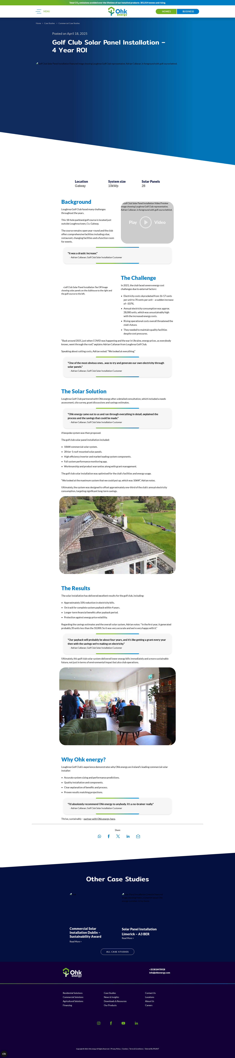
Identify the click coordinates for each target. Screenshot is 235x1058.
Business (188, 11)
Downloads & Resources (115, 1001)
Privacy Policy (116, 1049)
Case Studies (49, 23)
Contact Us (150, 993)
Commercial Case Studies (69, 23)
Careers (148, 1005)
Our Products (110, 1005)
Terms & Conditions (136, 1049)
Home (38, 23)
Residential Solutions (73, 993)
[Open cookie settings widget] (4, 1054)
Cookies (125, 1049)
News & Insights (111, 997)
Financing (67, 1005)
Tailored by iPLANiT (152, 1049)
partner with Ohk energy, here (99, 818)
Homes (166, 11)
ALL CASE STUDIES (117, 951)
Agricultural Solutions (73, 1001)
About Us (149, 1001)
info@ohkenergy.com (159, 972)
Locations (149, 997)
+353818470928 (157, 969)
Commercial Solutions (73, 997)
